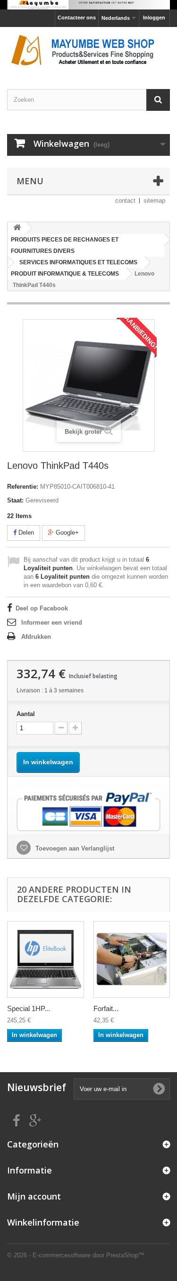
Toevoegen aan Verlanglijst (74, 848)
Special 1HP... (28, 1008)
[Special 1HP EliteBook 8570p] (45, 959)
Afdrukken (36, 636)
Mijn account (34, 1196)
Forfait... (105, 1008)
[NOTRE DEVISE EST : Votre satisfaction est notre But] (88, 4)
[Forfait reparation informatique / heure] (131, 959)
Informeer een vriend (51, 622)
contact (125, 200)
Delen (25, 532)
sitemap (154, 200)
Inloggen (154, 17)
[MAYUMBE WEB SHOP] (88, 49)
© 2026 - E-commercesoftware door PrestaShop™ (75, 1255)
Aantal (26, 713)
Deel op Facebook (42, 608)
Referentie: (22, 486)
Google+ (66, 532)
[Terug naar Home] (17, 228)
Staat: (15, 500)
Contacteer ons (77, 17)
